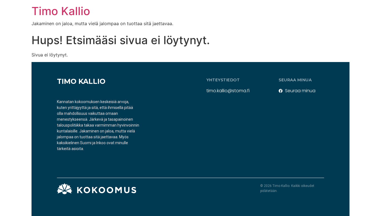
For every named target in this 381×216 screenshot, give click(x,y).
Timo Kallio (61, 11)
